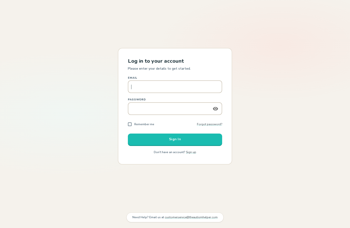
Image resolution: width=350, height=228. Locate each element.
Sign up (191, 152)
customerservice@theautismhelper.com (191, 217)
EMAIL (132, 78)
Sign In (175, 139)
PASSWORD (137, 99)
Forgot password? (209, 124)
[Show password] (215, 109)
